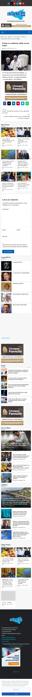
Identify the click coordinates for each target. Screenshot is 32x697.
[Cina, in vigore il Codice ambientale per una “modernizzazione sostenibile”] (8, 154)
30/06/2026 (21, 527)
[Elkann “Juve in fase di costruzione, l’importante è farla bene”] (24, 132)
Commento (5, 209)
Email (18, 230)
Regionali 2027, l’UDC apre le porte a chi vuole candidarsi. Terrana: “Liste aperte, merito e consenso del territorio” (7, 582)
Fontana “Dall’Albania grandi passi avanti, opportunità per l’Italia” (15, 111)
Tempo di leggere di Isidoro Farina (20, 294)
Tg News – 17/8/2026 (6, 602)
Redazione (13, 0)
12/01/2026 (21, 459)
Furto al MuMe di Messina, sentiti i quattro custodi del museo (24, 185)
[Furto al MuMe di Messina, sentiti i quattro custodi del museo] (24, 176)
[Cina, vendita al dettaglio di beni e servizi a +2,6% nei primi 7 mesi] (8, 132)
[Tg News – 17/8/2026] (8, 596)
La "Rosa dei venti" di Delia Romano (21, 272)
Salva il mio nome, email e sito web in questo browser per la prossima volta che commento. (15, 245)
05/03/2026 (11, 448)
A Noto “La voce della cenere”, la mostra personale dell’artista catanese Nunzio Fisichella (17, 393)
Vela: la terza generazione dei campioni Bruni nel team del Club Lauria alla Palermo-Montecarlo (18, 379)
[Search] (29, 32)
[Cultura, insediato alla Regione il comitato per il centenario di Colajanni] (6, 478)
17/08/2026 (11, 145)
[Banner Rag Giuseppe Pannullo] (16, 90)
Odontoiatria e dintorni (18, 283)
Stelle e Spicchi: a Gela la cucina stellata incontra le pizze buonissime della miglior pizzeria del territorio (14, 445)
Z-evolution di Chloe (17, 262)
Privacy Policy (5, 641)
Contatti (19, 0)
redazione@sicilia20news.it (9, 639)
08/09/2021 (21, 480)
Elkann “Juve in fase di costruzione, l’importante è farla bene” (23, 560)
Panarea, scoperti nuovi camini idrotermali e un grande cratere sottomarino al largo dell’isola (20, 513)
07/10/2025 (21, 469)
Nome (4, 230)
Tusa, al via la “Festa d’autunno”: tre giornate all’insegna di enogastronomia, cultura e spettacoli (21, 466)
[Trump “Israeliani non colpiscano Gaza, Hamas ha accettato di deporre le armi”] (8, 176)
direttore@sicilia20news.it (8, 637)
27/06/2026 (21, 537)
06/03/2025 (12, 48)
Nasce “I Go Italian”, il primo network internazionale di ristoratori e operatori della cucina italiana (21, 456)
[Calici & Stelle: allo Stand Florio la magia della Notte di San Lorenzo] (4, 386)
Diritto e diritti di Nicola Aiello (20, 304)
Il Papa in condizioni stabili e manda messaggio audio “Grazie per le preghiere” (17, 116)
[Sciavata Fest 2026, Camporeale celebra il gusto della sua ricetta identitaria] (4, 371)
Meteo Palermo (6, 338)
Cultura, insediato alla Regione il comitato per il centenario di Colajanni (20, 477)
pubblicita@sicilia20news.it (16, 646)
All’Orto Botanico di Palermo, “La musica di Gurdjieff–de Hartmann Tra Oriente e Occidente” (18, 400)
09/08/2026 (11, 505)
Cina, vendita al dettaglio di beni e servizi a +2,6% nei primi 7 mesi (8, 560)
